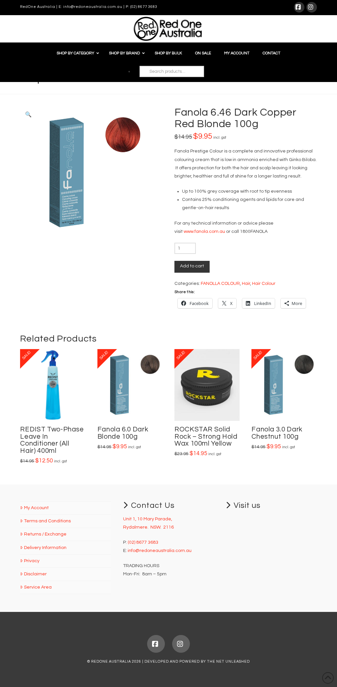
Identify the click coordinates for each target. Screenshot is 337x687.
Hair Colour (263, 283)
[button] (28, 115)
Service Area (37, 587)
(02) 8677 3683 (143, 7)
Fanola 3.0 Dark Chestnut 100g (276, 433)
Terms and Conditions (47, 521)
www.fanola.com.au (204, 231)
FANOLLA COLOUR (220, 283)
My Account (36, 508)
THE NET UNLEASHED (228, 661)
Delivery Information (45, 547)
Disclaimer (35, 574)
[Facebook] (299, 7)
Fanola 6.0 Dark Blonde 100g (122, 433)
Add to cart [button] (55, 408)
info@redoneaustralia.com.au (92, 7)
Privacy (31, 561)
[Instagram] (311, 7)
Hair (246, 283)
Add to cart (192, 266)
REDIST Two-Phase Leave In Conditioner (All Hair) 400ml (52, 440)
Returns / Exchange (45, 534)
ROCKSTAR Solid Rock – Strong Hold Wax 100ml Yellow (206, 436)
